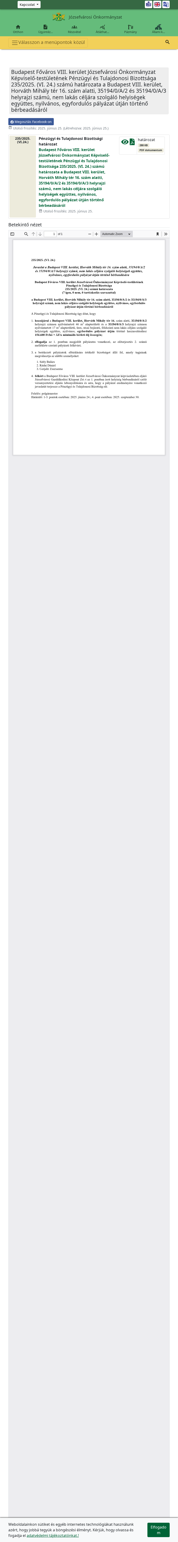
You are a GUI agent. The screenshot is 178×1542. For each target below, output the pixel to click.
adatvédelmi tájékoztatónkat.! (53, 1535)
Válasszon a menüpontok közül (51, 42)
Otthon (18, 29)
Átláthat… (102, 29)
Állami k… (158, 32)
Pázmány (130, 32)
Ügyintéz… (45, 29)
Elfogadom (158, 1530)
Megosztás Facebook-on (33, 121)
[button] (168, 42)
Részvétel (74, 29)
